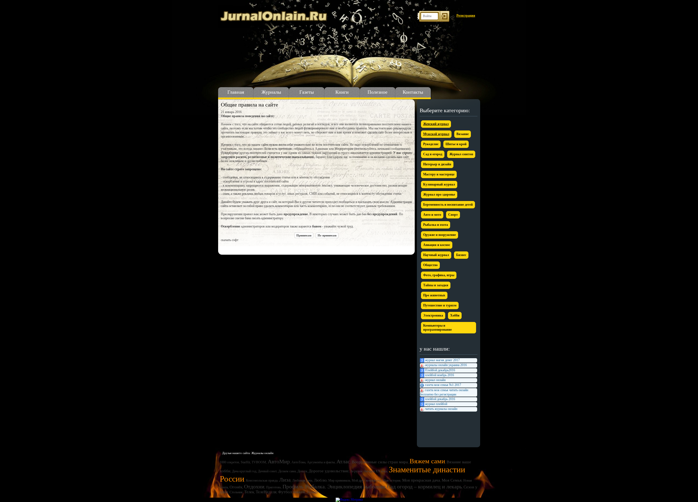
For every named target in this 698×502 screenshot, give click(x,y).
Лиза (285, 480)
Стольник (236, 492)
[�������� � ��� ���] (259, 248)
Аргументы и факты (321, 462)
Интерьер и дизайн (437, 164)
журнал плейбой (436, 404)
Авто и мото (432, 215)
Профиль (292, 486)
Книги (342, 92)
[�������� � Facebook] (231, 248)
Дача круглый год (244, 471)
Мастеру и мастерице (439, 174)
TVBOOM (259, 462)
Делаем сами (287, 471)
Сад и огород (432, 154)
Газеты (306, 92)
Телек (249, 492)
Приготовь (273, 487)
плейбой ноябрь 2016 (439, 375)
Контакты (413, 92)
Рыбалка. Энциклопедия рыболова (345, 486)
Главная (235, 92)
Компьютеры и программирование (437, 327)
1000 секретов (229, 462)
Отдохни (254, 486)
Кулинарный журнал (439, 184)
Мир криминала (339, 480)
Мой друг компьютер (366, 480)
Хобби (454, 315)
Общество (430, 265)
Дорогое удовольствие (329, 471)
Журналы (271, 92)
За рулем (356, 471)
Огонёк (236, 487)
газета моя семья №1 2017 (443, 385)
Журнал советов (461, 154)
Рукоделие (430, 144)
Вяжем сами (427, 461)
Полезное (377, 92)
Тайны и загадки (435, 285)
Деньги (302, 471)
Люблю (320, 480)
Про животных (434, 295)
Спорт (453, 215)
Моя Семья (452, 480)
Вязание (462, 134)
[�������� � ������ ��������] (252, 248)
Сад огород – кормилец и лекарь (424, 486)
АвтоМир (279, 461)
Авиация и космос (436, 245)
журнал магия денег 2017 (442, 360)
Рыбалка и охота (435, 225)
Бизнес (461, 255)
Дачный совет (267, 471)
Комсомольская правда (262, 480)
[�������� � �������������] (266, 248)
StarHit (245, 462)
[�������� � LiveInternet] (245, 248)
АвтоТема (298, 462)
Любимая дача (302, 480)
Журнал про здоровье (439, 194)
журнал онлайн (435, 380)
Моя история (392, 480)
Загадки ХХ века (375, 471)
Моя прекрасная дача (421, 480)
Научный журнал (436, 255)
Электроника (433, 315)
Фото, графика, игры (438, 275)
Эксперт (312, 492)
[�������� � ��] (273, 248)
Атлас (343, 461)
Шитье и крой (456, 144)
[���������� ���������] (224, 248)
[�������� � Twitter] (238, 248)
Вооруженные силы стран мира (380, 462)
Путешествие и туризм (439, 305)
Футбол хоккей (291, 492)
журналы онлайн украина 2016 (446, 365)
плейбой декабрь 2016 (440, 399)
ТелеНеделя (266, 492)
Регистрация (465, 15)
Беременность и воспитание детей (448, 204)
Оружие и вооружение (439, 235)
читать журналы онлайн (441, 409)
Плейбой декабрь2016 (440, 370)
